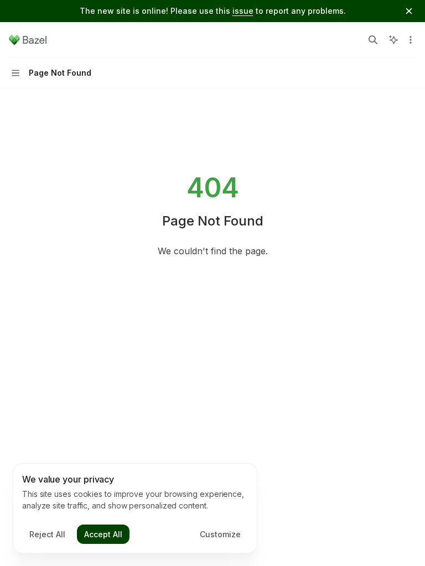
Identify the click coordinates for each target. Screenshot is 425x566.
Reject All (47, 534)
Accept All (103, 534)
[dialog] (135, 508)
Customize (220, 534)
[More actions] (410, 40)
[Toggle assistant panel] (393, 40)
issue (242, 10)
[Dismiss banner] (409, 11)
